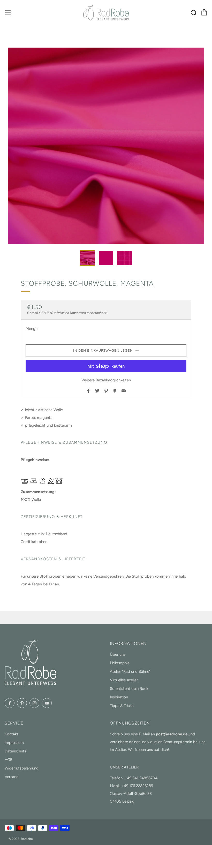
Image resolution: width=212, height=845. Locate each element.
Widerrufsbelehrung (22, 768)
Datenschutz (15, 751)
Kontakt (11, 734)
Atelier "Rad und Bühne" (130, 671)
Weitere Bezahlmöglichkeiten (106, 380)
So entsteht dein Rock (129, 688)
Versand (12, 776)
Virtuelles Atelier (124, 680)
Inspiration (119, 697)
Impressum (14, 742)
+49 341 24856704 (141, 778)
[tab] (87, 258)
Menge (31, 328)
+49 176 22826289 (137, 785)
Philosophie (120, 663)
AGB (8, 759)
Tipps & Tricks (121, 705)
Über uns (117, 654)
